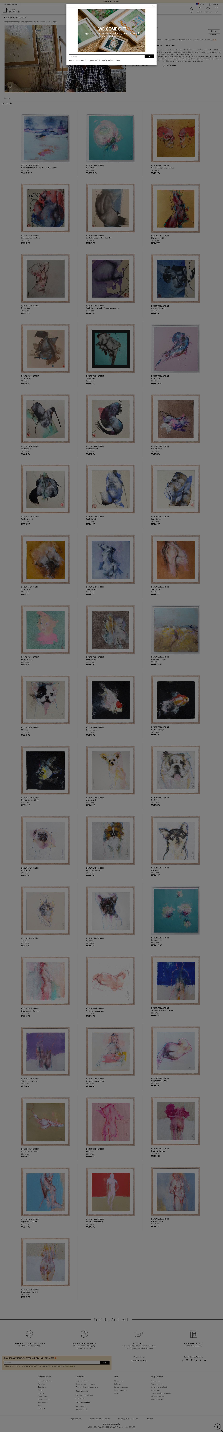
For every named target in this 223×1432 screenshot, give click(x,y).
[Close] (153, 6)
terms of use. (115, 60)
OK (149, 56)
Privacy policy (103, 60)
